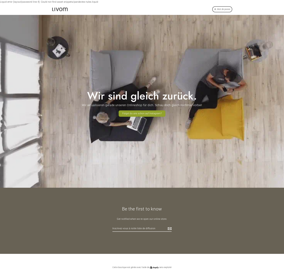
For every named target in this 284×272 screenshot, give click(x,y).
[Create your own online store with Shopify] (154, 267)
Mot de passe (223, 9)
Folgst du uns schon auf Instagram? (142, 113)
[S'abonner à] (169, 228)
